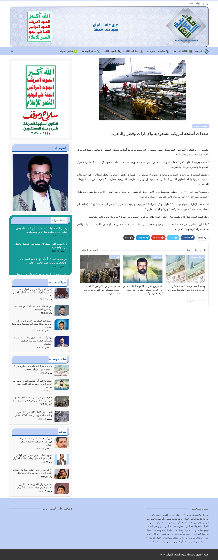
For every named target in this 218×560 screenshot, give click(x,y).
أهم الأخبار (157, 257)
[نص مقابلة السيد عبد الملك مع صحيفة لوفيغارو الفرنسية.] (61, 310)
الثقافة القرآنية (181, 51)
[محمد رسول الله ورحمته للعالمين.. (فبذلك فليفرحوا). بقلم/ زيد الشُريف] (61, 488)
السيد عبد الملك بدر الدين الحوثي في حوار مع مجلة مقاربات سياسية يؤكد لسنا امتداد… (32, 323)
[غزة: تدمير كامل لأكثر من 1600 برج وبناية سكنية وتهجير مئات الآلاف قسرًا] (61, 416)
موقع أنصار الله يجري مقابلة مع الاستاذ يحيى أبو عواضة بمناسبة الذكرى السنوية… (33, 340)
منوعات (151, 51)
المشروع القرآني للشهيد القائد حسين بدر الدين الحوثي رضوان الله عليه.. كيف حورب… (32, 384)
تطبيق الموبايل (65, 51)
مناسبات (161, 51)
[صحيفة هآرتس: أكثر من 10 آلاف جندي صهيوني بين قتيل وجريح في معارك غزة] (100, 269)
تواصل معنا (195, 3)
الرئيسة (198, 51)
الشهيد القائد (110, 51)
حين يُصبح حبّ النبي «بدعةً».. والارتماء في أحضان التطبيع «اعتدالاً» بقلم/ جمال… (33, 441)
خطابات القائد (132, 51)
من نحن (205, 3)
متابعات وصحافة (200, 126)
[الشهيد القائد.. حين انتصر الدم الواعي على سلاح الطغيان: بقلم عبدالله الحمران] (61, 459)
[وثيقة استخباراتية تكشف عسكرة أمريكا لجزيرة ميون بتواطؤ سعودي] (185, 269)
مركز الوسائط (89, 51)
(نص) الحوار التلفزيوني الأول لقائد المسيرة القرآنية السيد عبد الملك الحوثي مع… (32, 292)
